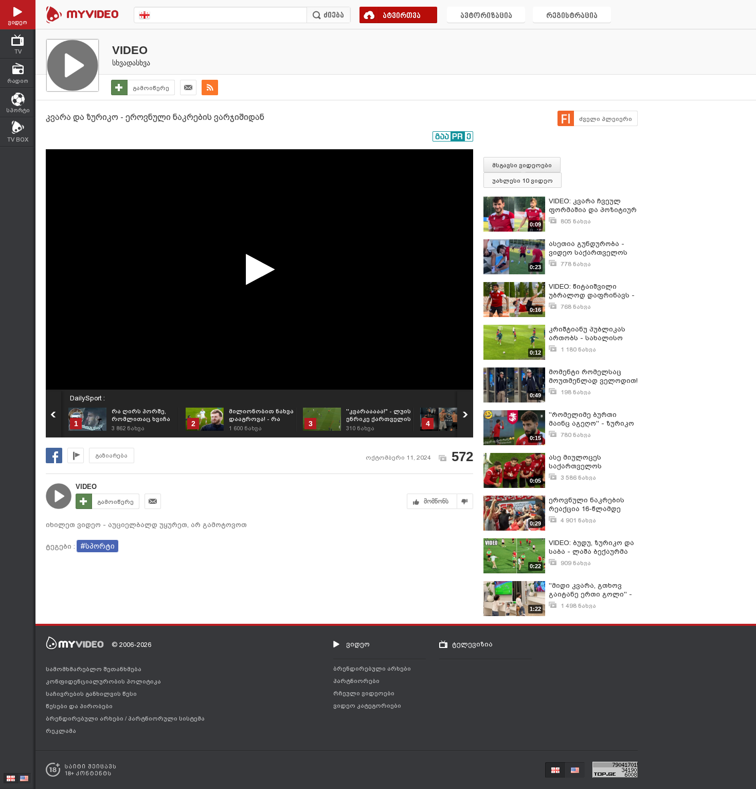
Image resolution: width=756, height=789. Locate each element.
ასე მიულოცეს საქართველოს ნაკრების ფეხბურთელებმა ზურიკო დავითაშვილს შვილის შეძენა (589, 461)
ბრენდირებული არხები (85, 718)
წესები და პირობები (79, 706)
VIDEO (130, 50)
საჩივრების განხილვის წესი (91, 693)
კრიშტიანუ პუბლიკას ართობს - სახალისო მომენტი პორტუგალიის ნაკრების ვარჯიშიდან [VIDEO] (591, 333)
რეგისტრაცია (572, 16)
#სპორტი (97, 546)
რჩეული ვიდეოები (363, 693)
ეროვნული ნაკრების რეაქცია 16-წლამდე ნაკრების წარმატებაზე (590, 504)
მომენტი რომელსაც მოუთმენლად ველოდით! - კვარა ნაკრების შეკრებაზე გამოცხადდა (593, 376)
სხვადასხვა (131, 63)
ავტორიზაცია (486, 16)
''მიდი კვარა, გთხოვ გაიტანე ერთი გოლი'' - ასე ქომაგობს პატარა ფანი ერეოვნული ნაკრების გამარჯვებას (590, 590)
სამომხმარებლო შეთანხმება (93, 669)
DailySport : (87, 398)
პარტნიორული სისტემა (166, 718)
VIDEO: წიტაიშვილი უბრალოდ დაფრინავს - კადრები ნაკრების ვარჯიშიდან (592, 291)
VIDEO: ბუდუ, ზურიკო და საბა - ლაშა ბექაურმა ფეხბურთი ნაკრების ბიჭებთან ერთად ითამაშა (591, 547)
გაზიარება (112, 455)
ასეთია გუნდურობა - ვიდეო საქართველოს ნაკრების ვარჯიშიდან (588, 248)
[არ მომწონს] (465, 501)
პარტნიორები (356, 681)
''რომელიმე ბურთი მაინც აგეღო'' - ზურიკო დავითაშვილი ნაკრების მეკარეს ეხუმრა (592, 419)
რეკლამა (61, 730)
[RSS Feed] (210, 87)
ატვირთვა (402, 16)
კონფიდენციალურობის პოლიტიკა (103, 681)
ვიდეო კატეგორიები (367, 706)
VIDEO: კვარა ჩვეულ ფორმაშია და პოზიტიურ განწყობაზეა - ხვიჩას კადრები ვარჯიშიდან (593, 205)
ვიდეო (358, 644)
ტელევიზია (472, 644)
